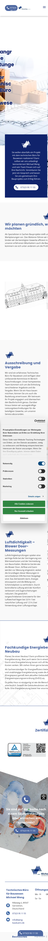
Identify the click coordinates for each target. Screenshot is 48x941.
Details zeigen (34, 496)
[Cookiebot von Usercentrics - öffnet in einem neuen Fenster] (34, 421)
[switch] (41, 471)
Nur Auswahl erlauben (24, 511)
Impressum (39, 936)
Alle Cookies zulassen (24, 504)
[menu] (44, 7)
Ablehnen (24, 518)
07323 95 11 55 (19, 913)
